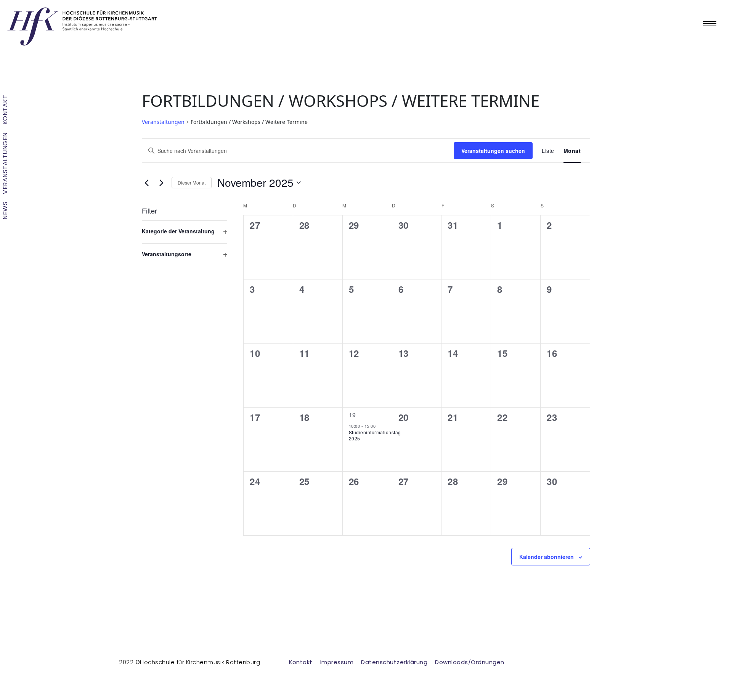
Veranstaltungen (5, 163)
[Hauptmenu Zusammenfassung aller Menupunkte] (710, 23)
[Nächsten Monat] (161, 182)
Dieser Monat (191, 182)
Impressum (337, 662)
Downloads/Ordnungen (469, 662)
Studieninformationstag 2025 (375, 435)
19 (352, 414)
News (5, 211)
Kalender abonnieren (546, 556)
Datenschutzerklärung (394, 662)
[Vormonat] (146, 182)
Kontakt (5, 110)
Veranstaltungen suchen (493, 150)
